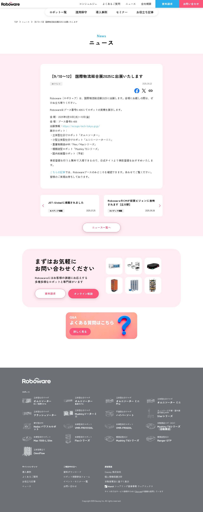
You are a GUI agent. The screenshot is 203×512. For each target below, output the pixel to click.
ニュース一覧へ (101, 227)
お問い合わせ (191, 4)
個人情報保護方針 (113, 476)
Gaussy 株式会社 (113, 471)
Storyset (138, 491)
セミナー (122, 12)
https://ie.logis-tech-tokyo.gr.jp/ (81, 126)
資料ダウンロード (72, 471)
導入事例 (101, 12)
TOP (16, 21)
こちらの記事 (57, 172)
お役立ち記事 (145, 12)
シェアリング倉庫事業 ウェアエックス (133, 486)
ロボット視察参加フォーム (76, 476)
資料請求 (167, 4)
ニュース (25, 21)
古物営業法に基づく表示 (117, 481)
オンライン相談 (83, 294)
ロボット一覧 (58, 12)
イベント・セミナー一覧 (75, 481)
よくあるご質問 (30, 476)
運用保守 (81, 12)
